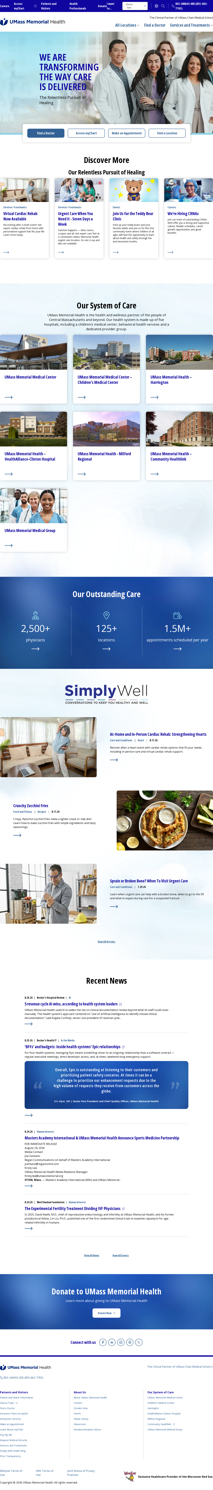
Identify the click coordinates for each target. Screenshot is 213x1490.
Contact (78, 1402)
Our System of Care (160, 1392)
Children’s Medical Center (160, 1402)
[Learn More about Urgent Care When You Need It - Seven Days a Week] (79, 252)
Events (77, 1413)
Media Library (81, 1418)
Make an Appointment (127, 133)
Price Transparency (10, 1456)
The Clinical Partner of (180, 1366)
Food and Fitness (22, 811)
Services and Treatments (190, 25)
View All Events (120, 1255)
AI (70, 997)
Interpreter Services (10, 1418)
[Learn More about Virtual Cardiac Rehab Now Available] (24, 252)
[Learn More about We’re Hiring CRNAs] (189, 252)
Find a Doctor (155, 25)
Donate (102, 6)
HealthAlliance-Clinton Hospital (163, 1413)
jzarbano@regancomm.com (42, 1164)
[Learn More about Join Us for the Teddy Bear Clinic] (134, 252)
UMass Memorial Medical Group (164, 1429)
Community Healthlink (159, 1424)
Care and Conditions (121, 740)
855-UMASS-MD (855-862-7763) (23, 1377)
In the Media (68, 1040)
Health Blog (12, 1450)
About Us (80, 1392)
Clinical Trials (8, 1402)
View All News (91, 1255)
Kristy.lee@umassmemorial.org (44, 1176)
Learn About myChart (11, 1429)
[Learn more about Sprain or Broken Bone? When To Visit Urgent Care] (114, 906)
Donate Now (109, 1314)
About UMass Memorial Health (90, 1397)
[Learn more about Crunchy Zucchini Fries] (17, 835)
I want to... (110, 6)
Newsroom (80, 1424)
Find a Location (167, 133)
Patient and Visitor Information (16, 1397)
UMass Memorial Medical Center (165, 1397)
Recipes (42, 811)
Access (86, 133)
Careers (4, 6)
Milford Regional (156, 1418)
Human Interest (45, 1131)
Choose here (129, 6)
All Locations (125, 25)
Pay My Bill (6, 1434)
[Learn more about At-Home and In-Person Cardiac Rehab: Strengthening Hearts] (114, 760)
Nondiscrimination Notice (87, 1429)
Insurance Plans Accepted (14, 1413)
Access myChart (25, 6)
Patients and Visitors (14, 1392)
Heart (141, 740)
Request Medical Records (13, 1440)
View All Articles (106, 942)
